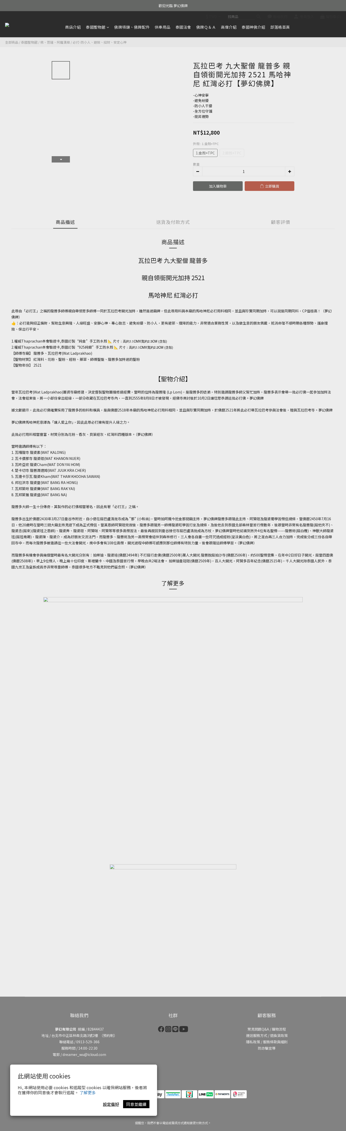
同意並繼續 (136, 1104)
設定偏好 (111, 1104)
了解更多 (88, 1092)
